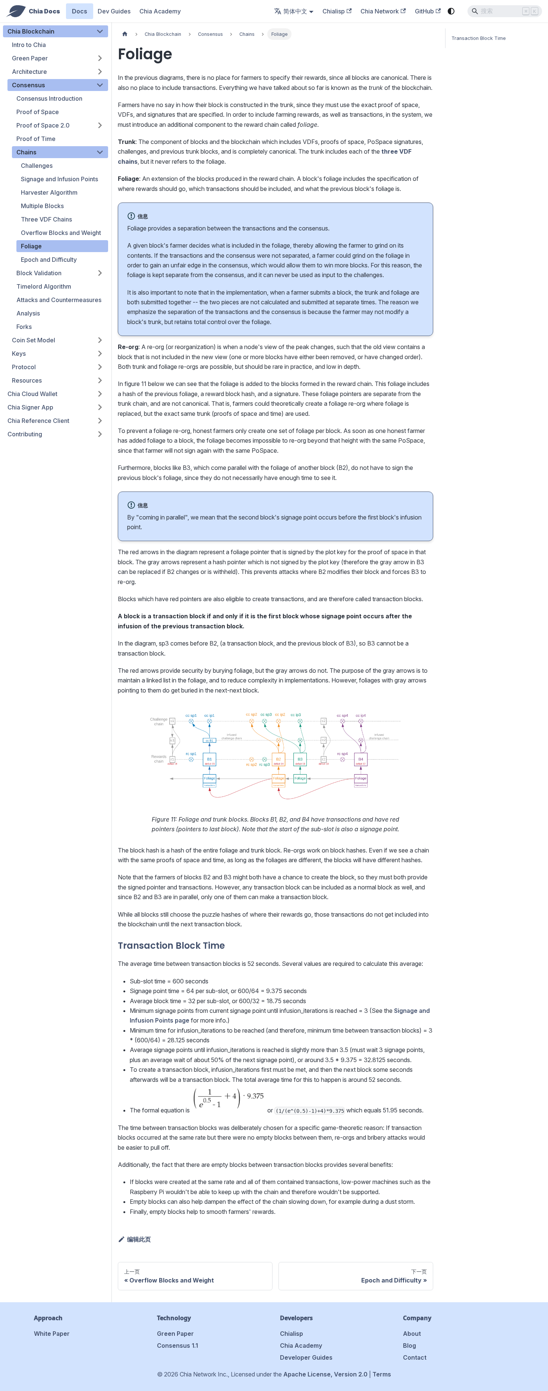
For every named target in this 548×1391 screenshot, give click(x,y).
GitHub (424, 11)
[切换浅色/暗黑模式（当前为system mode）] (451, 11)
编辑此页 (139, 1239)
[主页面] (125, 34)
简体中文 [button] (295, 11)
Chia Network (379, 11)
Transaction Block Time (478, 38)
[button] (55, 31)
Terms (381, 1374)
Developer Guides (306, 1357)
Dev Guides (114, 11)
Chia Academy (160, 11)
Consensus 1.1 (177, 1345)
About (412, 1333)
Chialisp (333, 11)
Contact (414, 1357)
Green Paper (175, 1333)
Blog (409, 1345)
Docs (79, 11)
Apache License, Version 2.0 (325, 1374)
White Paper (52, 1333)
